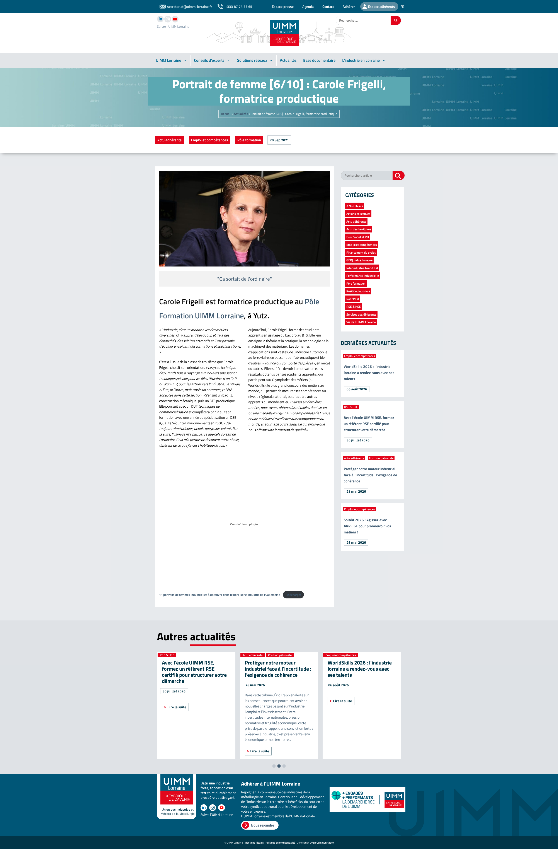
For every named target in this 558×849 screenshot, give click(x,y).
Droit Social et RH (357, 237)
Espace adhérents (381, 6)
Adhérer (349, 6)
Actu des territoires (358, 229)
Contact (328, 6)
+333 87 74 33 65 (238, 6)
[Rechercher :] (363, 20)
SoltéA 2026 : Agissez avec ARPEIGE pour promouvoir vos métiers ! (367, 526)
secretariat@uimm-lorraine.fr (189, 6)
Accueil (226, 113)
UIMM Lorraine (168, 60)
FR (402, 6)
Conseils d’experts (209, 60)
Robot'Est (352, 299)
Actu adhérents (169, 140)
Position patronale (358, 291)
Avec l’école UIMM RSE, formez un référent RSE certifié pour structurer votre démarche (369, 424)
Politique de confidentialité (280, 842)
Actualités (288, 60)
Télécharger (293, 595)
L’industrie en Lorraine (361, 60)
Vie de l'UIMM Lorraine (361, 322)
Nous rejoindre (262, 825)
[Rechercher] (396, 20)
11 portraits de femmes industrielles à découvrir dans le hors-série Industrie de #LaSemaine (220, 595)
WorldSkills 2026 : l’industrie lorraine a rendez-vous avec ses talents (369, 373)
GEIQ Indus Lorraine (359, 260)
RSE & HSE (353, 306)
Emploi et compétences (209, 140)
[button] (274, 766)
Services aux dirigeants (361, 314)
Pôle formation (249, 140)
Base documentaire (319, 60)
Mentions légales (254, 842)
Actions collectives (358, 213)
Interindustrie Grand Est (362, 268)
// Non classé (354, 206)
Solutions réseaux (252, 60)
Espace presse (283, 6)
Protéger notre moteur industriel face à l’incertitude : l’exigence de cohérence (370, 475)
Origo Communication (322, 842)
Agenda (308, 6)
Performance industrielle (362, 275)
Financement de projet (361, 252)
